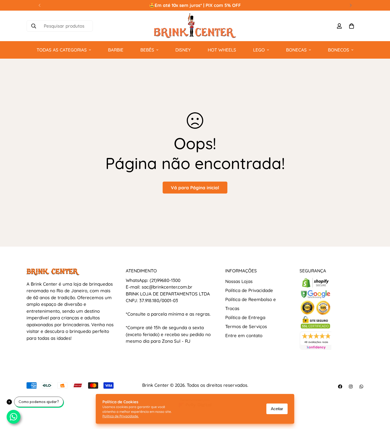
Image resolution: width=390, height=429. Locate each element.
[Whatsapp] (361, 386)
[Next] (350, 5)
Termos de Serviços (246, 326)
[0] (351, 26)
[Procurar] (34, 26)
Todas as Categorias (62, 50)
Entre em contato (243, 335)
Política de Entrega (245, 317)
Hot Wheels (222, 50)
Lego (259, 50)
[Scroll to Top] (380, 400)
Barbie (115, 50)
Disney (183, 50)
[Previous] (39, 5)
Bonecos (338, 50)
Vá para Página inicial (195, 187)
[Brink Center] (195, 26)
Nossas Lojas (239, 281)
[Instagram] (351, 386)
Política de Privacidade (249, 290)
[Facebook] (340, 386)
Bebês (147, 50)
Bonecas (296, 50)
